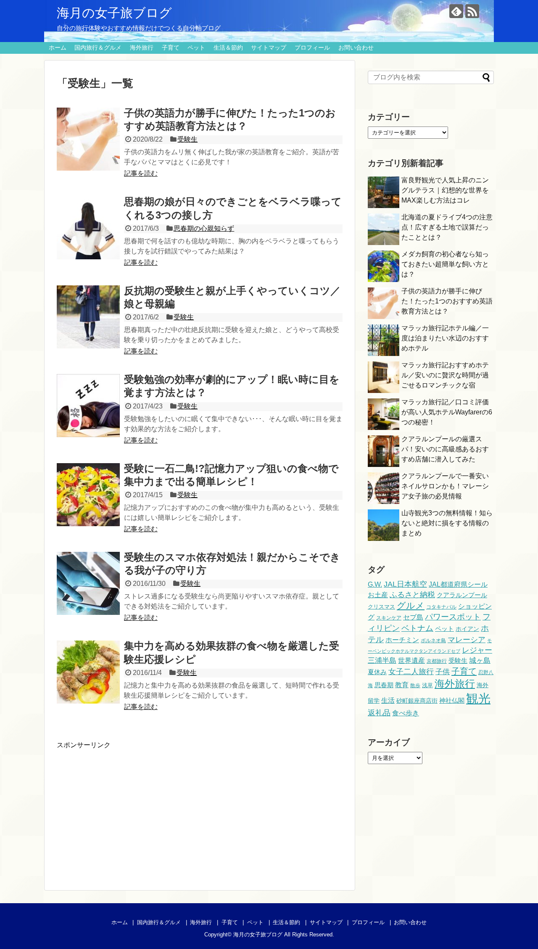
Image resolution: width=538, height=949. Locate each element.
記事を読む (141, 173)
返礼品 (379, 712)
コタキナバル (441, 607)
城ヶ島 (480, 660)
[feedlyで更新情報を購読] (456, 11)
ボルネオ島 (433, 640)
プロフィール (312, 47)
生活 (388, 700)
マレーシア (466, 639)
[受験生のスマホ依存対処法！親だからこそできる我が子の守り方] (88, 583)
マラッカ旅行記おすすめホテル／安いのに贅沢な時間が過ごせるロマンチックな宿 (445, 375)
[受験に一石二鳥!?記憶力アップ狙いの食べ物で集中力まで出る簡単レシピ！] (88, 494)
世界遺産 (411, 660)
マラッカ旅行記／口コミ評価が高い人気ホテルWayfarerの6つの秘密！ (446, 412)
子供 (442, 672)
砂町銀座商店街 (417, 700)
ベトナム (417, 628)
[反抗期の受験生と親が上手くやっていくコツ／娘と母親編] (88, 316)
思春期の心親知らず (204, 228)
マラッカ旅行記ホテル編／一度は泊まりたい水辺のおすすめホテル (445, 338)
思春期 (383, 684)
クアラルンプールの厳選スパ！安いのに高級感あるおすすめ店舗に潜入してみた (445, 449)
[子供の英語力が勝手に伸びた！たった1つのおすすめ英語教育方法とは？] (88, 139)
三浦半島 (382, 660)
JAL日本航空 (405, 584)
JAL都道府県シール (458, 584)
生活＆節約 (228, 47)
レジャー (477, 650)
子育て (170, 47)
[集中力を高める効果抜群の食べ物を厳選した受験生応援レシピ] (88, 672)
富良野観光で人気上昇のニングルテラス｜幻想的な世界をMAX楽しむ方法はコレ (445, 190)
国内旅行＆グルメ (97, 47)
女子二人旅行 (411, 671)
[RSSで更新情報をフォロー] (472, 11)
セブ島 (413, 617)
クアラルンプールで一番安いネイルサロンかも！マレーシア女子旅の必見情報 (445, 486)
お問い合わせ (356, 47)
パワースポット (453, 616)
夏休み (377, 672)
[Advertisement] (127, 808)
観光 (478, 698)
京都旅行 (437, 661)
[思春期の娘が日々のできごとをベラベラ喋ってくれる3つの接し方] (88, 227)
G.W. (375, 584)
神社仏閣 (451, 700)
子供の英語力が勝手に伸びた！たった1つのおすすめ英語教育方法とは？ (447, 301)
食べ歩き (405, 713)
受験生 (187, 139)
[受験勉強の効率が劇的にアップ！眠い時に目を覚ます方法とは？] (88, 405)
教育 (402, 684)
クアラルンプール (462, 595)
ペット (196, 47)
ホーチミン (402, 639)
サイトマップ (268, 47)
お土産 (378, 594)
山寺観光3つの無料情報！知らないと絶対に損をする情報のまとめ (447, 523)
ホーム (57, 47)
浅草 (427, 685)
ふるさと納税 (412, 594)
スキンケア (388, 618)
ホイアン (467, 628)
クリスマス (381, 607)
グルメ (411, 605)
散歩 (415, 685)
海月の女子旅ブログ (114, 13)
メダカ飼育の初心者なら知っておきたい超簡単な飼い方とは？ (445, 264)
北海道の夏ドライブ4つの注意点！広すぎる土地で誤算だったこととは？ (447, 227)
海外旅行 (141, 47)
